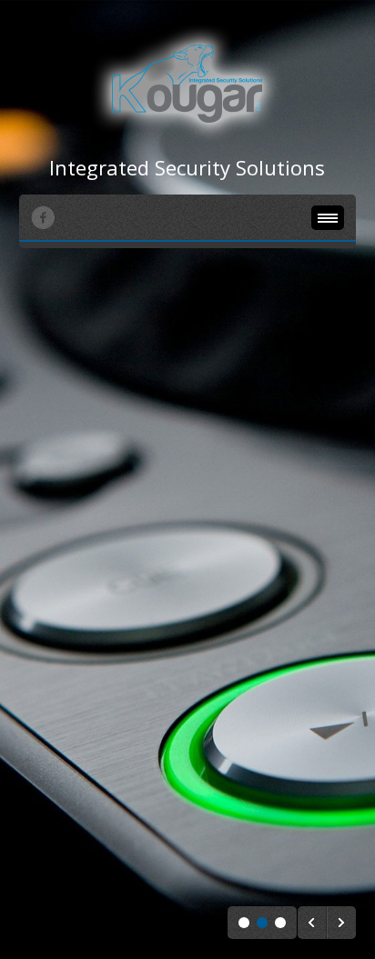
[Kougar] (187, 85)
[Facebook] (43, 217)
